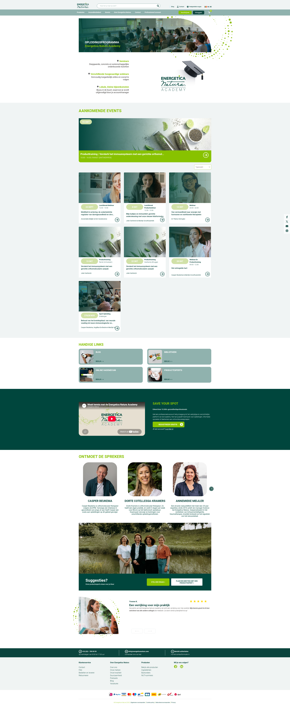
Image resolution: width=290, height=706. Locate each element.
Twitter (287, 221)
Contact (181, 6)
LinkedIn (181, 666)
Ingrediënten (146, 670)
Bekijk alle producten (149, 667)
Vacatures (114, 683)
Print (287, 230)
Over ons (113, 667)
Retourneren (83, 675)
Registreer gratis (168, 424)
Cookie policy (150, 702)
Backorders (145, 673)
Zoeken (158, 5)
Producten (80, 12)
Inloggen (198, 12)
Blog (112, 681)
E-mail (287, 226)
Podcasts (114, 678)
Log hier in (169, 429)
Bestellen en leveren (86, 673)
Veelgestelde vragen (195, 6)
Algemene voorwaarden (138, 702)
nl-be (210, 7)
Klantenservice (85, 662)
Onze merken (115, 670)
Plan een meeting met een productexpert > (187, 582)
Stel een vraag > (158, 582)
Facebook (287, 217)
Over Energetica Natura (122, 12)
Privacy (173, 702)
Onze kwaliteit (115, 673)
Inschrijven (185, 12)
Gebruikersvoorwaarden (163, 702)
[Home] (85, 5)
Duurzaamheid (116, 675)
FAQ (80, 670)
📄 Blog (171, 6)
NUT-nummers (147, 675)
